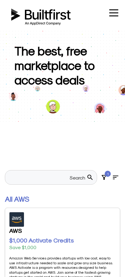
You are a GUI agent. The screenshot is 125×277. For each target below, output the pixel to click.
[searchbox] (47, 177)
